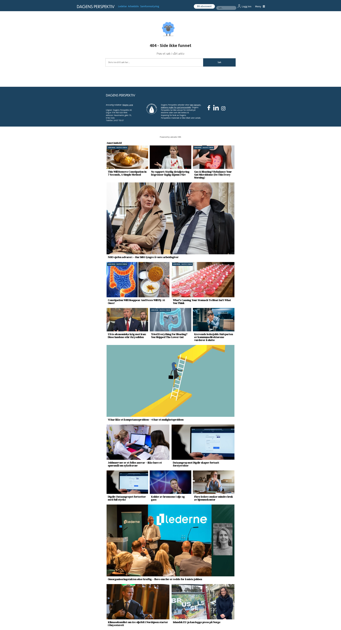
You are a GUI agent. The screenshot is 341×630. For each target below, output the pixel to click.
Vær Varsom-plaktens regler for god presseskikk (181, 106)
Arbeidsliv (133, 6)
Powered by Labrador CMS (170, 137)
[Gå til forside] (95, 6)
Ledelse (122, 6)
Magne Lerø (127, 105)
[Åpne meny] (259, 6)
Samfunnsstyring (149, 6)
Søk (219, 62)
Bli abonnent (204, 6)
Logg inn (246, 6)
